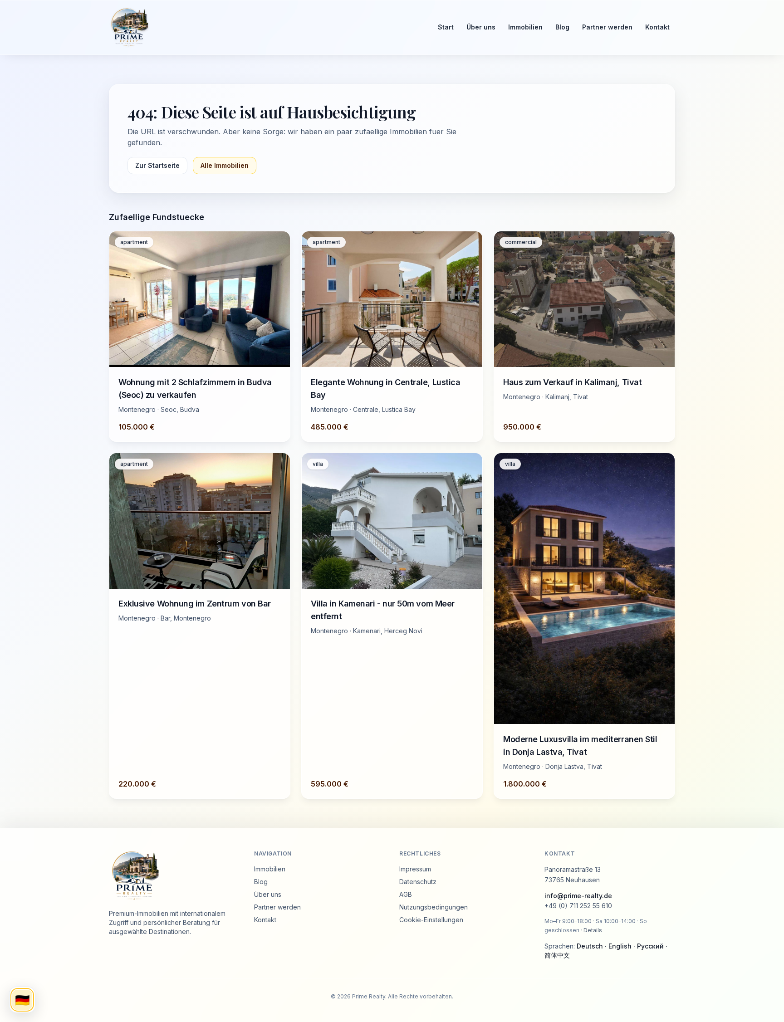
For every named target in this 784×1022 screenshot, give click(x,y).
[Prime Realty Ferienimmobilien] (265, 27)
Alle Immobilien (225, 165)
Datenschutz (417, 881)
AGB (405, 894)
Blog (562, 27)
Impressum (415, 869)
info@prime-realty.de (578, 896)
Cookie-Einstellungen (431, 920)
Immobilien (525, 27)
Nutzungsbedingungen (433, 907)
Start (446, 27)
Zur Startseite (157, 165)
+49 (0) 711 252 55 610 (578, 906)
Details (592, 930)
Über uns (480, 27)
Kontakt (657, 27)
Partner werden (607, 27)
